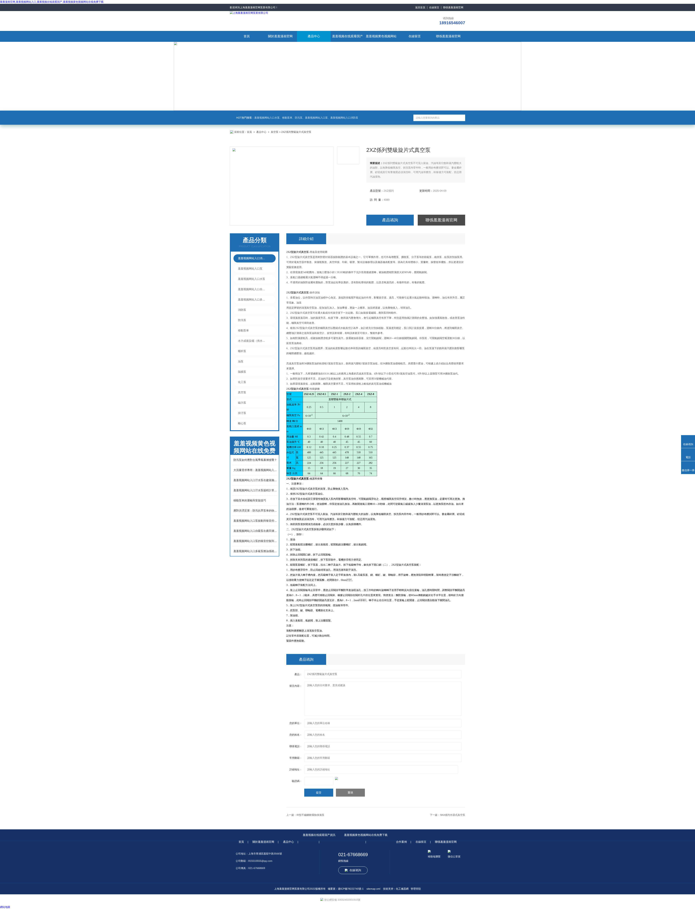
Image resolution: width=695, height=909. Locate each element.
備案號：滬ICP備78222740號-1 (346, 888)
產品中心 (314, 36)
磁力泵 (242, 402)
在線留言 (434, 7)
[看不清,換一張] (375, 778)
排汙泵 (242, 412)
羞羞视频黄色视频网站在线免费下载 (365, 834)
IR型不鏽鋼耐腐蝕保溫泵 (310, 814)
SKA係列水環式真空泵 (452, 814)
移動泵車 (243, 330)
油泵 (240, 361)
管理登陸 (416, 888)
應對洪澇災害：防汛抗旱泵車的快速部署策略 (255, 510)
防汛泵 (242, 320)
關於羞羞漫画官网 (280, 36)
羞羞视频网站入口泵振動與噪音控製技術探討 (255, 520)
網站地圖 (5, 907)
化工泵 (242, 382)
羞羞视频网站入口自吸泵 (252, 289)
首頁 (247, 36)
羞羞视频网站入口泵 (250, 268)
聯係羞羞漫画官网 (453, 7)
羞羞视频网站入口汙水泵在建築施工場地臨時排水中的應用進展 (255, 480)
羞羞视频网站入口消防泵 (252, 258)
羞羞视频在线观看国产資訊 (319, 834)
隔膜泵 (242, 371)
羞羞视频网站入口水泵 (251, 278)
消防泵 (242, 309)
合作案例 (401, 841)
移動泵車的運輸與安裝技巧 (249, 500)
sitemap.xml (373, 888)
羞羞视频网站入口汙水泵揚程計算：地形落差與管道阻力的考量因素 (255, 490)
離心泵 (242, 423)
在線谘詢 (355, 870)
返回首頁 (420, 7)
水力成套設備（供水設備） (252, 340)
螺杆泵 (242, 351)
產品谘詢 (390, 220)
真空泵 (274, 132)
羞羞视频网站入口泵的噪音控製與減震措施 (255, 540)
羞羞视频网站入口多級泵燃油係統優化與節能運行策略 (255, 551)
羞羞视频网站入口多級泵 (252, 299)
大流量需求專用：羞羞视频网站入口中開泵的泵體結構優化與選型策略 (255, 470)
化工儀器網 (402, 888)
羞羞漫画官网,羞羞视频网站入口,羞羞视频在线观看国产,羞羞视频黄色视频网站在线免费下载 (52, 1)
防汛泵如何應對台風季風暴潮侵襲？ (255, 459)
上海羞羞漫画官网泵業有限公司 (257, 7)
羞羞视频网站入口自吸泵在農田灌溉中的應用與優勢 (255, 530)
